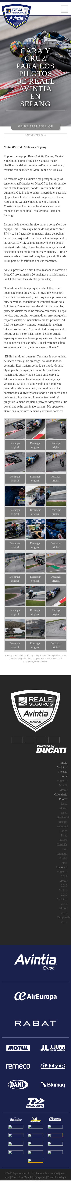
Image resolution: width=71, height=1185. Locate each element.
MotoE (63, 785)
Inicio (63, 762)
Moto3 (63, 790)
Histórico (61, 867)
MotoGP (62, 767)
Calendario (60, 794)
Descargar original (14, 445)
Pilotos (63, 799)
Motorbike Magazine (35, 1177)
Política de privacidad (47, 1173)
